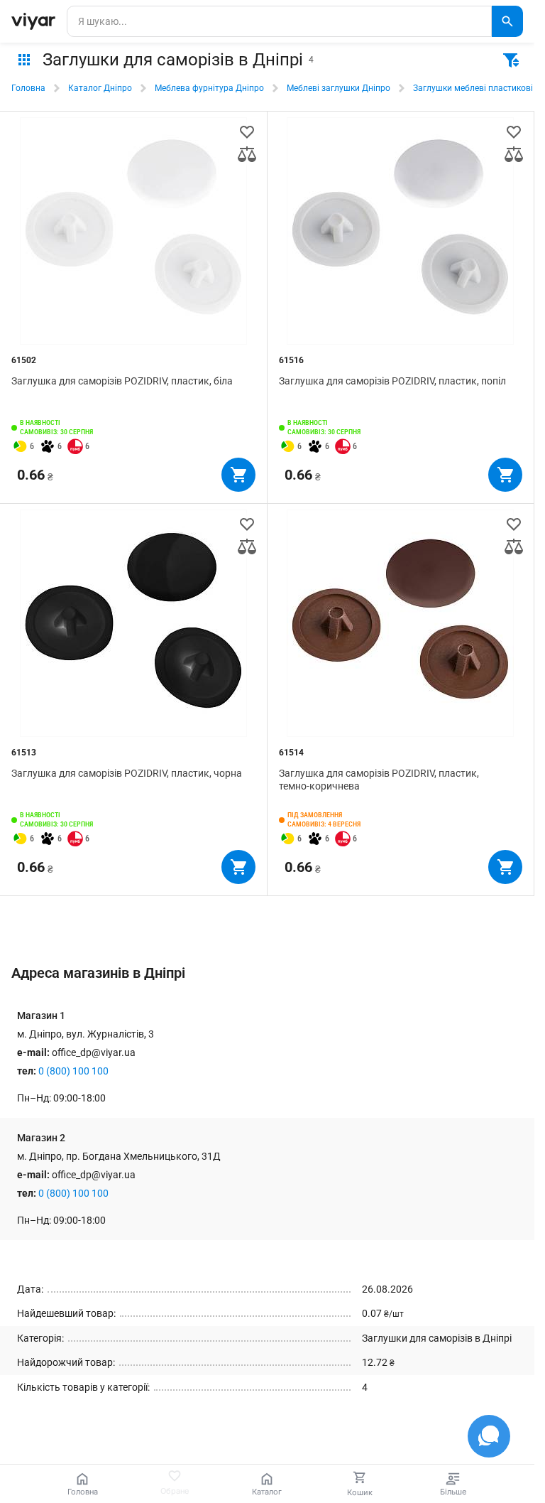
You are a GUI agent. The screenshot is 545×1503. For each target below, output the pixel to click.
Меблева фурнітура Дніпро (209, 88)
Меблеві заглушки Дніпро (338, 88)
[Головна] (33, 21)
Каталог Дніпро (100, 88)
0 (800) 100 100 (73, 1071)
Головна (28, 88)
